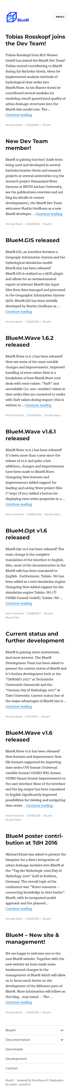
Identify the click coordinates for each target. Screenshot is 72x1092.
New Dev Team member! (27, 144)
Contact (13, 1068)
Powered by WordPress (31, 1080)
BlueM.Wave (52, 415)
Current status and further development (35, 637)
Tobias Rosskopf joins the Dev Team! (35, 40)
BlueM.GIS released (33, 240)
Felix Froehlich (15, 415)
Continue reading (19, 115)
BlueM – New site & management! (32, 938)
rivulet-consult (18, 1084)
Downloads (16, 1049)
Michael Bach (14, 124)
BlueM (46, 124)
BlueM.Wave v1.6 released (29, 736)
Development (18, 1059)
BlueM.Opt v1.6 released (26, 534)
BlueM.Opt (12, 617)
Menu (60, 16)
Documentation (19, 1040)
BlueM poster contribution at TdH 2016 (34, 839)
